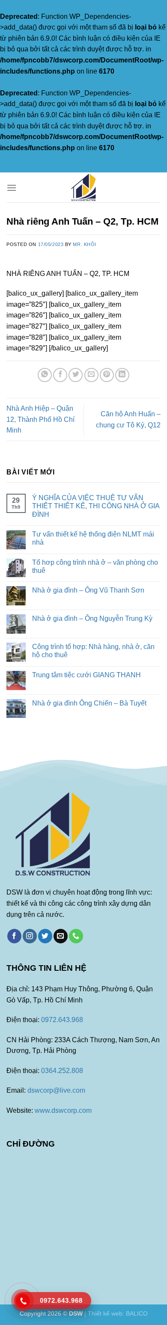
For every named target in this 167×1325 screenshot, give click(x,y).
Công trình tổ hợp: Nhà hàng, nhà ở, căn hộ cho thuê (93, 650)
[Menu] (11, 187)
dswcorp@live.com (56, 1090)
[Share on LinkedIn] (122, 375)
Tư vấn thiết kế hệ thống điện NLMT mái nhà (93, 538)
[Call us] (76, 936)
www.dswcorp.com (63, 1110)
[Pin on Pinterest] (107, 375)
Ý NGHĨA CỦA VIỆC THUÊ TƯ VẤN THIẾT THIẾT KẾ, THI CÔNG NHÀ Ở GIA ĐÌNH (95, 506)
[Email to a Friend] (91, 375)
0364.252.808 (62, 1070)
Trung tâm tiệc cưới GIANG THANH (86, 675)
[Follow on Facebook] (14, 936)
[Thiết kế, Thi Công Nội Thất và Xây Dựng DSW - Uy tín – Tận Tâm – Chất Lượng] (83, 187)
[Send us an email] (61, 936)
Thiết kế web (105, 1313)
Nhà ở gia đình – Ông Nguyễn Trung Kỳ (92, 618)
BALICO (137, 1313)
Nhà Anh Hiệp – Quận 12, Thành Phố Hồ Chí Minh (40, 419)
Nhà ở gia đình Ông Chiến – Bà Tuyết (89, 703)
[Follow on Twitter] (45, 936)
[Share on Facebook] (60, 375)
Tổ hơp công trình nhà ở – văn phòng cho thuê (95, 566)
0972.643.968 (62, 1019)
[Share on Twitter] (76, 375)
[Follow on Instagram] (30, 936)
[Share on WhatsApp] (45, 375)
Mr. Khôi (84, 244)
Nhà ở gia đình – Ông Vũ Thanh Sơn (88, 590)
